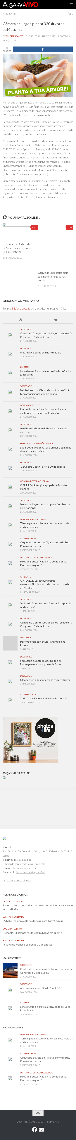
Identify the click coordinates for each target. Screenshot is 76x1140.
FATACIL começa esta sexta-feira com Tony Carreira (33, 920)
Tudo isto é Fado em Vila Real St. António (44, 698)
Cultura (25, 367)
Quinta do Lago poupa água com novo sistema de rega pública (53, 276)
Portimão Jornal (43, 443)
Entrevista (26, 443)
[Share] (43, 49)
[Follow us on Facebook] (34, 1129)
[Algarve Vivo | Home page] (26, 4)
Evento (36, 405)
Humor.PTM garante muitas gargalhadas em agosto (32, 932)
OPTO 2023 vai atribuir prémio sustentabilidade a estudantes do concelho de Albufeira (45, 584)
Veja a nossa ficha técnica (17, 880)
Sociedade (26, 329)
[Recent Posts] (20, 320)
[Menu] (71, 4)
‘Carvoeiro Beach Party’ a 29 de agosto (42, 466)
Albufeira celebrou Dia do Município (40, 352)
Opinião (24, 481)
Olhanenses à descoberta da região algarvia (45, 679)
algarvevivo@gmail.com (24, 867)
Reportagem (39, 519)
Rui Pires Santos (15, 36)
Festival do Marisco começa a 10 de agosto (28, 944)
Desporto (25, 405)
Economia (26, 656)
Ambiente (9, 13)
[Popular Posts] (55, 320)
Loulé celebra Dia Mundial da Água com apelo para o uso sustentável (17, 247)
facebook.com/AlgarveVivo (30, 872)
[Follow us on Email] (41, 1129)
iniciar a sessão (21, 308)
